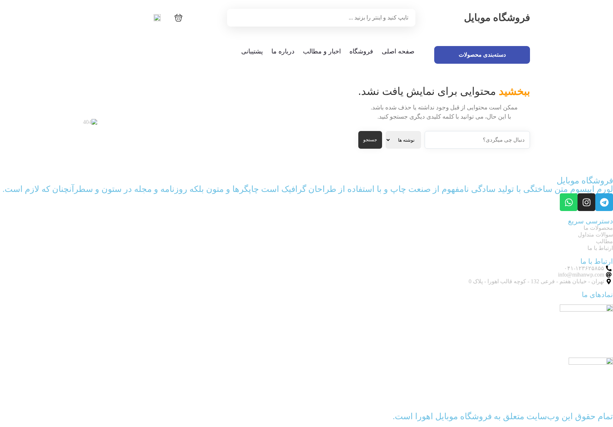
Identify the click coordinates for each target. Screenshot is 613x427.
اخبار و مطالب (322, 51)
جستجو (370, 139)
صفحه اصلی (398, 51)
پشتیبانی (252, 51)
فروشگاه (361, 51)
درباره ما (282, 51)
